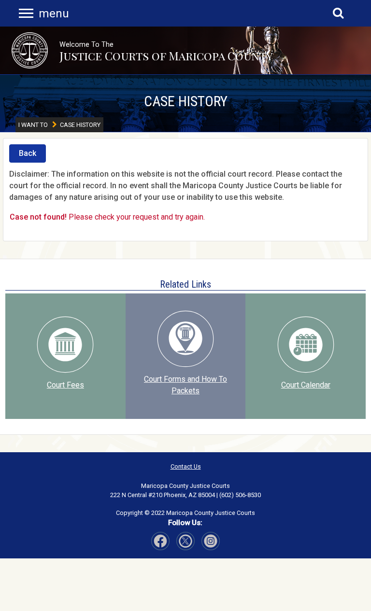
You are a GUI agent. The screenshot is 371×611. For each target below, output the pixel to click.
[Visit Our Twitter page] (210, 541)
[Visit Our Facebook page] (160, 541)
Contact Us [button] (186, 466)
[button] (30, 50)
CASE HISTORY (186, 101)
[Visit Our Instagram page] (185, 541)
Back (27, 153)
